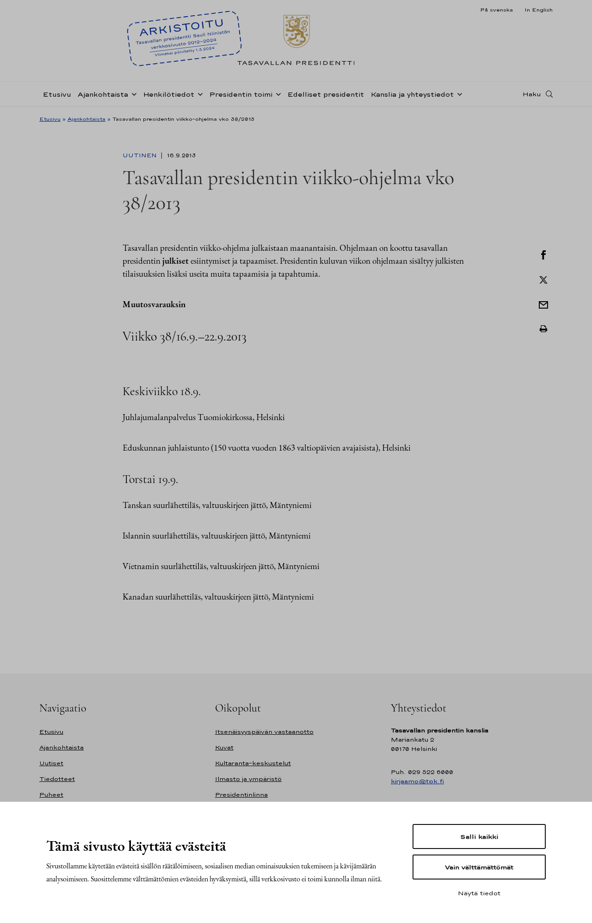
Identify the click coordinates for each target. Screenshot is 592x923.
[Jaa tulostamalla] (543, 328)
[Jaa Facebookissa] (543, 254)
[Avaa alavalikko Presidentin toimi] (276, 93)
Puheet (51, 795)
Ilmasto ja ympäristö (248, 779)
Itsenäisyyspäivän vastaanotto (264, 732)
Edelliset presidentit (325, 94)
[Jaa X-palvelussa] (543, 278)
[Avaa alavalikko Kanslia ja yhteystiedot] (458, 93)
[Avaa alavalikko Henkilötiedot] (198, 93)
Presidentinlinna (241, 795)
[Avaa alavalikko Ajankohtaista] (132, 93)
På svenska (496, 9)
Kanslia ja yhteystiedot (412, 94)
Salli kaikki (479, 836)
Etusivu (57, 94)
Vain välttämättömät (479, 867)
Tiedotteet (57, 779)
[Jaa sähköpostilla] (543, 303)
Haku (532, 94)
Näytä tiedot (479, 893)
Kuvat (224, 747)
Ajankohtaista (103, 94)
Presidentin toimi (240, 94)
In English (538, 9)
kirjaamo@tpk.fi (417, 781)
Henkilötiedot (168, 94)
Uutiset (51, 763)
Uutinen (141, 155)
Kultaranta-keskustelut (253, 763)
